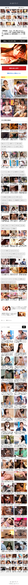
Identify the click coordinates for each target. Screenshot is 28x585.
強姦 (9, 175)
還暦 (3, 228)
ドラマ (3, 257)
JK (6, 282)
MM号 (14, 253)
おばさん (8, 228)
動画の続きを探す (14, 68)
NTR (3, 282)
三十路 (12, 225)
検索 (24, 326)
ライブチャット (17, 257)
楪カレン (23, 200)
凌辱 (22, 171)
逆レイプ (4, 175)
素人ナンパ (4, 143)
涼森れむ (10, 200)
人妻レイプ (10, 171)
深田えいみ (11, 197)
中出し (16, 279)
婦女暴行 (22, 175)
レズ (14, 282)
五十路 (22, 225)
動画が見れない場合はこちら (14, 73)
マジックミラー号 (6, 253)
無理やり (17, 171)
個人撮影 (4, 146)
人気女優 (9, 257)
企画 (17, 146)
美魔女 (14, 228)
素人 (21, 146)
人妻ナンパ (12, 143)
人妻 (3, 225)
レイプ (3, 171)
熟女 (7, 225)
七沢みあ (4, 200)
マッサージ (10, 279)
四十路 (17, 225)
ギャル (3, 279)
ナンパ (3, 149)
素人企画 (19, 143)
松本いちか (4, 203)
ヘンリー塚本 (5, 250)
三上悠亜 (4, 197)
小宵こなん (18, 197)
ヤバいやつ (15, 175)
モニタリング (21, 253)
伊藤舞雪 (17, 200)
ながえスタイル (14, 250)
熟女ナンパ (11, 146)
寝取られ (22, 279)
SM (10, 282)
